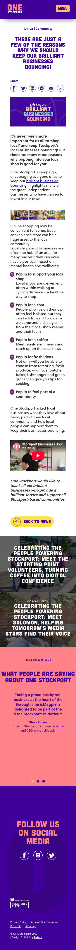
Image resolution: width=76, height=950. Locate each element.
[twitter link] (51, 855)
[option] (38, 716)
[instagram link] (38, 855)
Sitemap (30, 926)
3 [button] (43, 781)
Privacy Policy (18, 922)
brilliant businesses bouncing (34, 183)
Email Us (15, 926)
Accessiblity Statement (44, 922)
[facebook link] (24, 855)
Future (38, 937)
